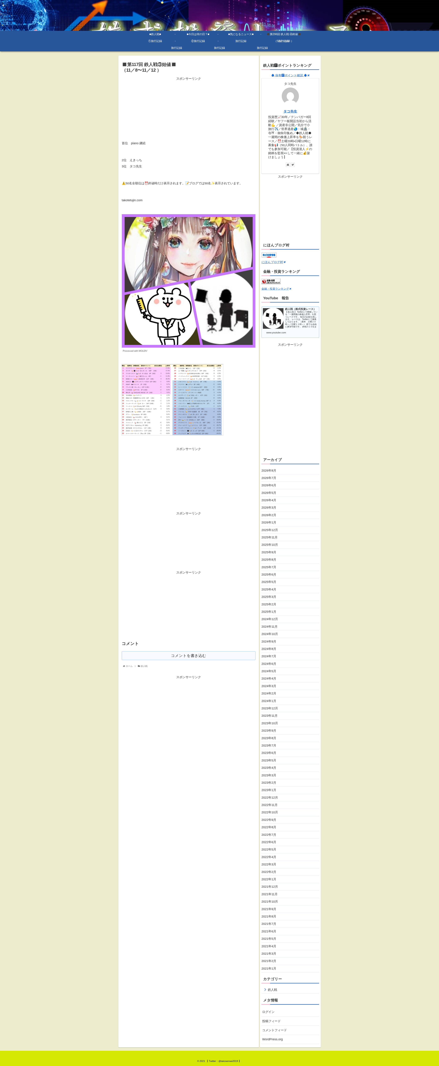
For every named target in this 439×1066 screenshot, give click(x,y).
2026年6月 (269, 485)
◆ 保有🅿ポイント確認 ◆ (289, 75)
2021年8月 (269, 916)
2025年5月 (269, 582)
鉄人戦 (272, 989)
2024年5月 (269, 671)
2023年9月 (269, 730)
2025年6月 (269, 574)
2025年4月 (269, 589)
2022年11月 (270, 805)
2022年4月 (269, 857)
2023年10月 (270, 723)
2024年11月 (270, 626)
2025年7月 (269, 567)
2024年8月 (269, 649)
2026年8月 (269, 470)
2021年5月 (269, 938)
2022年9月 (269, 820)
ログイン (268, 1012)
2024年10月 (270, 634)
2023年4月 (269, 767)
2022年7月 (269, 834)
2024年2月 (269, 693)
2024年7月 (269, 656)
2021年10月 (270, 901)
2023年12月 (270, 708)
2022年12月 (270, 797)
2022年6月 (269, 842)
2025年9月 (269, 552)
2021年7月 (269, 924)
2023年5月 (269, 760)
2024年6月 (269, 664)
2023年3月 (269, 775)
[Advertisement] (189, 105)
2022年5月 (269, 849)
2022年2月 (269, 872)
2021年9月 (269, 909)
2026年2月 (269, 515)
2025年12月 (270, 530)
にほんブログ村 (272, 262)
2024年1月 (269, 701)
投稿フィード (271, 1021)
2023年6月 (269, 753)
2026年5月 (269, 493)
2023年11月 (270, 715)
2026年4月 (269, 500)
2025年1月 (269, 611)
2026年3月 (269, 507)
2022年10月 (270, 812)
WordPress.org (272, 1039)
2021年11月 (270, 894)
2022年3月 (269, 864)
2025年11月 (270, 537)
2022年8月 (269, 827)
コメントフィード (274, 1030)
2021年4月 (269, 946)
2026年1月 (269, 522)
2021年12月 (270, 886)
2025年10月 (270, 544)
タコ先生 (290, 111)
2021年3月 (269, 953)
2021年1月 (269, 968)
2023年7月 (269, 745)
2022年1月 (269, 879)
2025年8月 (269, 559)
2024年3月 (269, 686)
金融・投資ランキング (275, 288)
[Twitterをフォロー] (293, 165)
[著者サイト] (288, 165)
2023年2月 (269, 782)
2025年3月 (269, 597)
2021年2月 (269, 961)
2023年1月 (269, 790)
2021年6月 (269, 931)
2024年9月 (269, 641)
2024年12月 (270, 619)
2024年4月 (269, 678)
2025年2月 (269, 604)
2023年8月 (269, 738)
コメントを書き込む (188, 656)
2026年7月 (269, 478)
